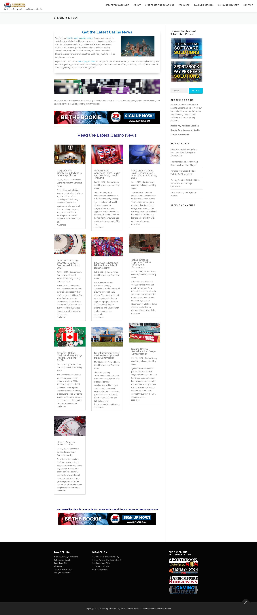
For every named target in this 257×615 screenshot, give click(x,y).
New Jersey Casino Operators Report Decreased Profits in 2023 (68, 264)
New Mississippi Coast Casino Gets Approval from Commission (107, 355)
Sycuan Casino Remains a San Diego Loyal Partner (143, 351)
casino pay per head (86, 61)
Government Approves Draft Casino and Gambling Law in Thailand (107, 174)
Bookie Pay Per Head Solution (185, 125)
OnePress (145, 608)
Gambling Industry (228, 5)
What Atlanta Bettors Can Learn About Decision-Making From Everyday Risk (184, 152)
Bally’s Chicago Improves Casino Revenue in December (141, 263)
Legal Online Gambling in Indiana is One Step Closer (69, 173)
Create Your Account (117, 5)
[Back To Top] (245, 602)
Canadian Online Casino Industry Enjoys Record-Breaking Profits (69, 357)
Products (184, 5)
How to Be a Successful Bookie (185, 130)
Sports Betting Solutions (159, 5)
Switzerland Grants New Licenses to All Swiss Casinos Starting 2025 (144, 174)
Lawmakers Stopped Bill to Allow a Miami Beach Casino (106, 265)
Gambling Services (204, 5)
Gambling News (64, 281)
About (137, 5)
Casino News (75, 179)
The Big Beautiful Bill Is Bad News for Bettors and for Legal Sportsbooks (185, 183)
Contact (248, 5)
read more (61, 225)
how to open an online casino (80, 38)
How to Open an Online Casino (66, 443)
